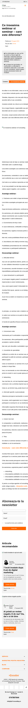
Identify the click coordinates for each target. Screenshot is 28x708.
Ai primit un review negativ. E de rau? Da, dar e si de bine (14, 614)
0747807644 (5, 1)
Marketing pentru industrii (13, 660)
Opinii (6, 46)
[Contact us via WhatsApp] (21, 2)
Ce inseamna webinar (17, 81)
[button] (25, 2)
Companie (5, 669)
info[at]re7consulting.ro (14, 701)
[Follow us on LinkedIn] (16, 687)
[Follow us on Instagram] (7, 687)
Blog (4, 664)
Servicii (5, 656)
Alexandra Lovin (21, 486)
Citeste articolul (10, 584)
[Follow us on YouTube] (11, 687)
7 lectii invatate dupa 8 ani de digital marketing (13, 570)
